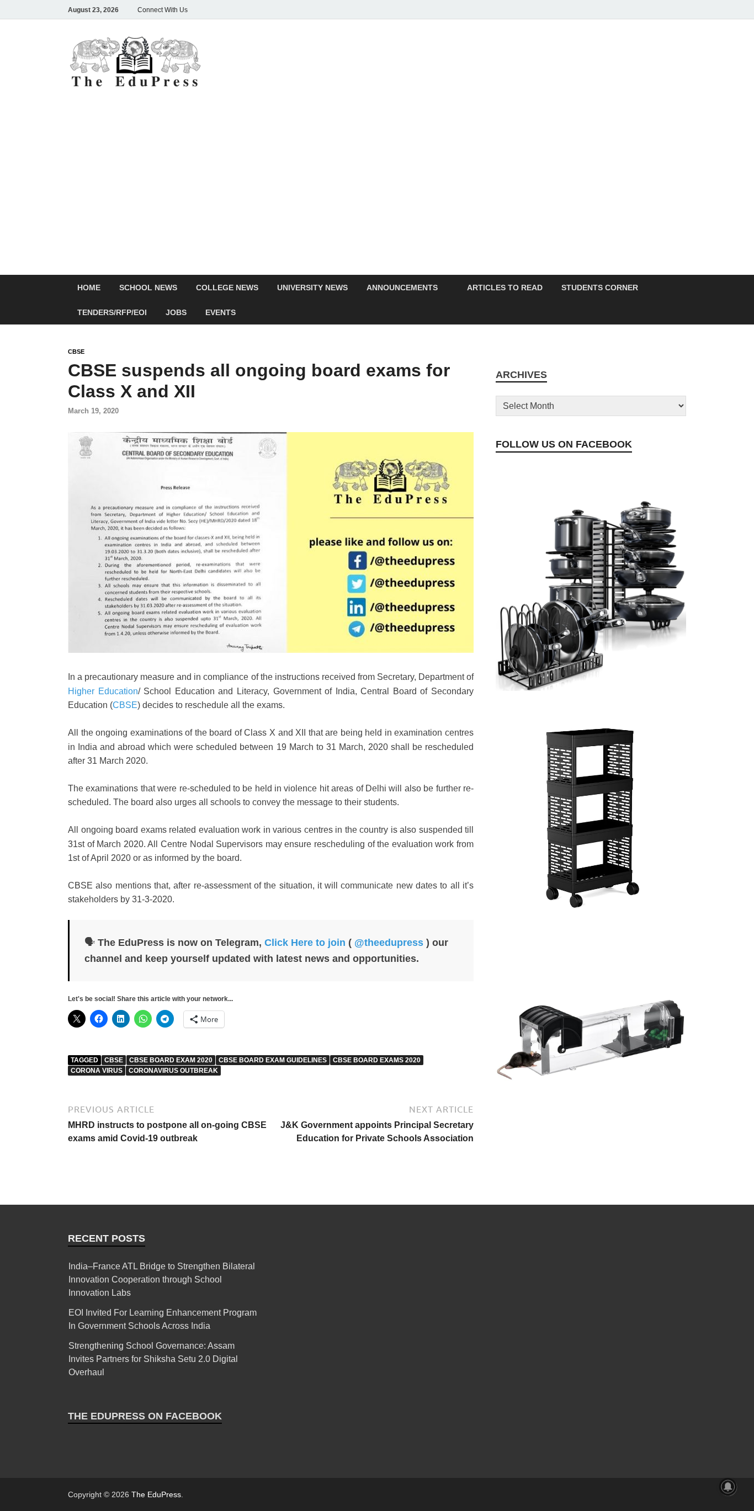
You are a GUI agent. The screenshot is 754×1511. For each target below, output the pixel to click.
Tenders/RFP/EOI (112, 312)
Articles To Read (505, 287)
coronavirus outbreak (173, 1070)
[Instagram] (617, 9)
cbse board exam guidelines (273, 1060)
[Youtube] (664, 9)
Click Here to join (305, 942)
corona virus (97, 1070)
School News (148, 287)
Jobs (176, 312)
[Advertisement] (377, 192)
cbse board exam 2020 (171, 1060)
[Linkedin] (648, 9)
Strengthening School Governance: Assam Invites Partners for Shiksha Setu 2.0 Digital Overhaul (153, 1359)
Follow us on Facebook (564, 444)
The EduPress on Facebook (145, 1416)
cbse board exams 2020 (377, 1060)
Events (220, 312)
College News (227, 287)
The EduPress (156, 1494)
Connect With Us (162, 10)
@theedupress (388, 942)
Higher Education (103, 691)
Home (88, 287)
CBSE (76, 351)
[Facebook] (602, 9)
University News (312, 287)
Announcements (402, 287)
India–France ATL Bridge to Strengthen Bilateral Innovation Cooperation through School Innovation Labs (161, 1279)
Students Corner (599, 287)
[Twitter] (633, 9)
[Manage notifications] (728, 1487)
